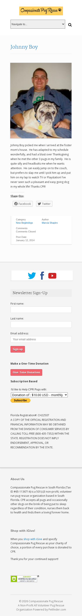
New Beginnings (24, 222)
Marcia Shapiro (50, 222)
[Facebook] (42, 274)
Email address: (19, 333)
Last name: (17, 318)
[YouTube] (52, 274)
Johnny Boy (24, 47)
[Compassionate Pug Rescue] (41, 11)
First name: (17, 303)
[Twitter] (32, 274)
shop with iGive (32, 539)
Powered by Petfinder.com (49, 609)
